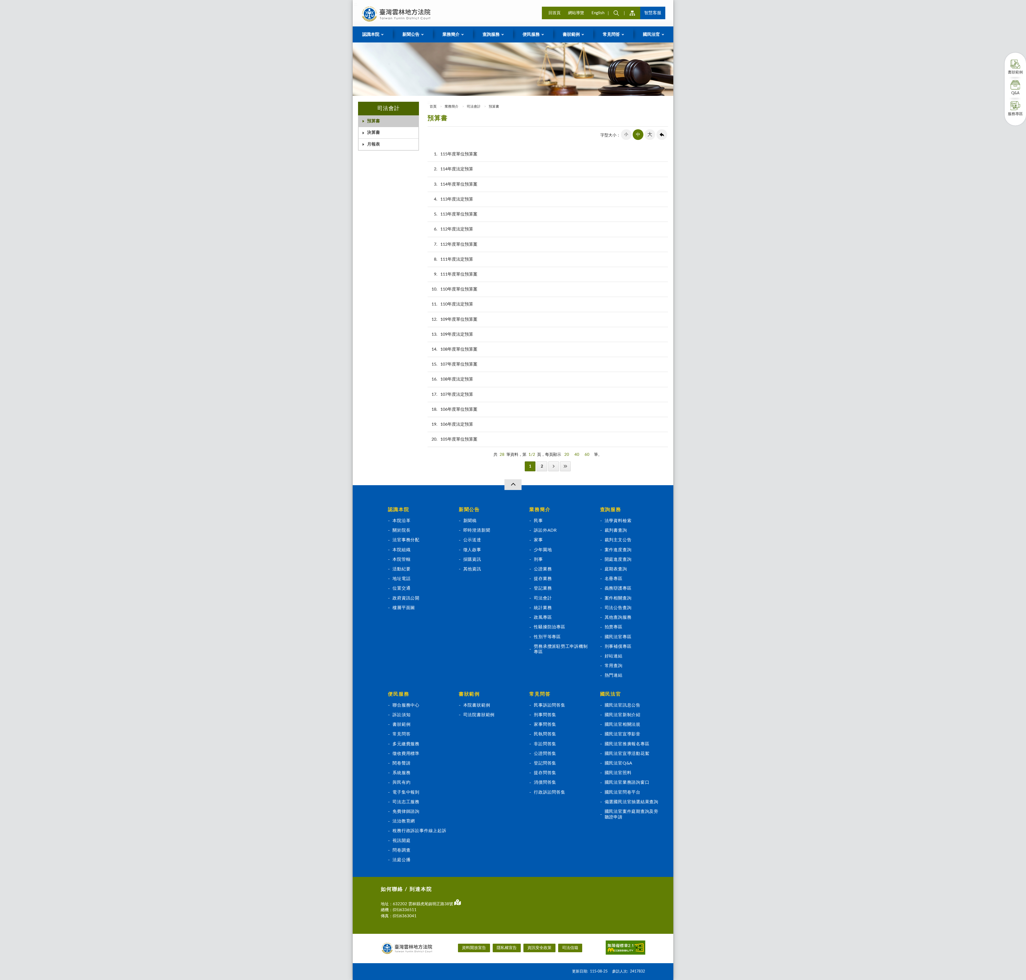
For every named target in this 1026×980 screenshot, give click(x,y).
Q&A (1015, 93)
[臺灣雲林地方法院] (397, 13)
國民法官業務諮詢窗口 (627, 782)
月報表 (373, 144)
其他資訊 (472, 569)
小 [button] (626, 134)
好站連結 (614, 656)
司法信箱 (570, 948)
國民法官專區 (618, 637)
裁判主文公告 (618, 540)
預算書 (373, 121)
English (598, 13)
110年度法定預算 (452, 304)
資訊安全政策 (539, 948)
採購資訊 (472, 559)
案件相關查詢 (618, 598)
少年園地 (543, 550)
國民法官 (610, 694)
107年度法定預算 (452, 394)
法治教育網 (403, 821)
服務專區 (1015, 114)
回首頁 (555, 13)
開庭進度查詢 (618, 559)
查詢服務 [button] (491, 34)
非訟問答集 (545, 744)
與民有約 (401, 782)
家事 (538, 540)
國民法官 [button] (651, 34)
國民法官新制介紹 (622, 715)
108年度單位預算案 (454, 349)
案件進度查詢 (618, 550)
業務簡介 (451, 106)
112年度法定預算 (453, 229)
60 (587, 455)
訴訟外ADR (545, 530)
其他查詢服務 (618, 617)
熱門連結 (614, 675)
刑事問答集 (545, 715)
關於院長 (401, 530)
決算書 (373, 132)
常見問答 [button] (611, 34)
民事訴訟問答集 (549, 705)
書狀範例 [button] (571, 34)
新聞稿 (470, 521)
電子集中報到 (405, 792)
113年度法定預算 (453, 199)
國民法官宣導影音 (622, 734)
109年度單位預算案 (454, 319)
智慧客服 (652, 13)
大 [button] (649, 134)
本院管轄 (401, 559)
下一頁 (553, 466)
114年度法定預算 (453, 169)
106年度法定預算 (452, 424)
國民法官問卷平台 (622, 792)
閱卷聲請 (401, 763)
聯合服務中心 (405, 705)
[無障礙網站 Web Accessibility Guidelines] (625, 948)
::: (355, 4)
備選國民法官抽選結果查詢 (631, 802)
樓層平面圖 (403, 608)
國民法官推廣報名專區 (627, 744)
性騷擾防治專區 (549, 627)
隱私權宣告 (507, 948)
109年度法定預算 (452, 334)
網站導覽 (576, 13)
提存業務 (543, 579)
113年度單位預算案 (455, 214)
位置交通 (401, 588)
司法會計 (474, 106)
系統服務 (401, 773)
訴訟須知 (401, 715)
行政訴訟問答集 (549, 792)
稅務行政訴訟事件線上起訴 (419, 831)
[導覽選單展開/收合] (513, 484)
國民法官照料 (618, 773)
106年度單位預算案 (454, 409)
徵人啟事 (472, 550)
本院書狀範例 (476, 705)
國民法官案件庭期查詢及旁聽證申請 (631, 814)
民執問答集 (545, 734)
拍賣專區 (614, 627)
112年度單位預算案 (455, 244)
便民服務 (398, 694)
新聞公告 (469, 509)
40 (576, 455)
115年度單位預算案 (455, 154)
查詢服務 (610, 509)
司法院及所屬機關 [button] (632, 13)
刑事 (538, 559)
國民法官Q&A (619, 763)
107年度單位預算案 (454, 364)
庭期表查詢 (616, 569)
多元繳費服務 (405, 744)
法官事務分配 (405, 540)
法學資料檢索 (618, 521)
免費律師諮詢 (405, 811)
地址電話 (401, 579)
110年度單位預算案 (454, 289)
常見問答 (401, 734)
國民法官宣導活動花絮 (627, 753)
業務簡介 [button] (451, 34)
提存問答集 (545, 773)
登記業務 (543, 588)
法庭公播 (401, 860)
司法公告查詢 (618, 608)
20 (566, 455)
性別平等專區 (547, 637)
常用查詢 (614, 666)
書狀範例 (1015, 72)
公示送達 (472, 540)
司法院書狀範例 (479, 715)
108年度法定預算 (452, 379)
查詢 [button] (616, 13)
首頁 (433, 106)
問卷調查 (401, 850)
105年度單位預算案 (454, 439)
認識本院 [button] (370, 34)
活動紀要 (401, 569)
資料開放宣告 (474, 948)
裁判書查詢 (616, 530)
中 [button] (638, 134)
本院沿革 (401, 521)
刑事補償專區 (618, 646)
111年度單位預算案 (455, 274)
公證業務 (543, 569)
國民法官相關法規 (622, 724)
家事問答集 (545, 724)
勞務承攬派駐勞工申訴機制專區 (561, 649)
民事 (538, 521)
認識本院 (398, 509)
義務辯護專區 (618, 588)
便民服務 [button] (531, 34)
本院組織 (401, 550)
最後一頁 (565, 466)
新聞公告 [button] (410, 34)
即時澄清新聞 (476, 530)
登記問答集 (545, 763)
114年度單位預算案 (455, 184)
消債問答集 (545, 782)
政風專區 (543, 617)
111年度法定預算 (453, 259)
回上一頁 (661, 134)
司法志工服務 (405, 802)
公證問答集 (545, 753)
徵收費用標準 (405, 753)
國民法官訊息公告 (622, 705)
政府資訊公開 (405, 598)
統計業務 (543, 608)
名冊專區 (614, 579)
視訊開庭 (401, 840)
